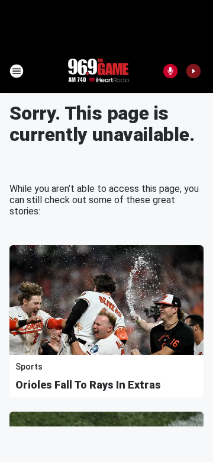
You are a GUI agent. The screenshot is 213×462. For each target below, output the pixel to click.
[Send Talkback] (170, 71)
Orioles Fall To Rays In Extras (88, 384)
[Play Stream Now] (193, 71)
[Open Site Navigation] (16, 71)
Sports (29, 366)
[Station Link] (98, 71)
